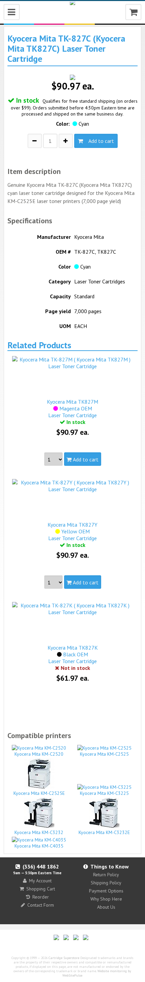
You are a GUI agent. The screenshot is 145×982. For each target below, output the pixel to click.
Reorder (40, 897)
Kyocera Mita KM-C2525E (39, 793)
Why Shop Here (106, 899)
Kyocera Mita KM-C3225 (104, 793)
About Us (106, 907)
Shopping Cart (40, 889)
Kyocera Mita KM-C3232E (104, 832)
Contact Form (40, 905)
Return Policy (106, 875)
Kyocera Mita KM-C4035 (38, 846)
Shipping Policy (106, 883)
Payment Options (106, 891)
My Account (40, 881)
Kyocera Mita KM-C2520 (38, 754)
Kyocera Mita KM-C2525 (104, 754)
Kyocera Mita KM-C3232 (38, 832)
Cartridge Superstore (64, 958)
